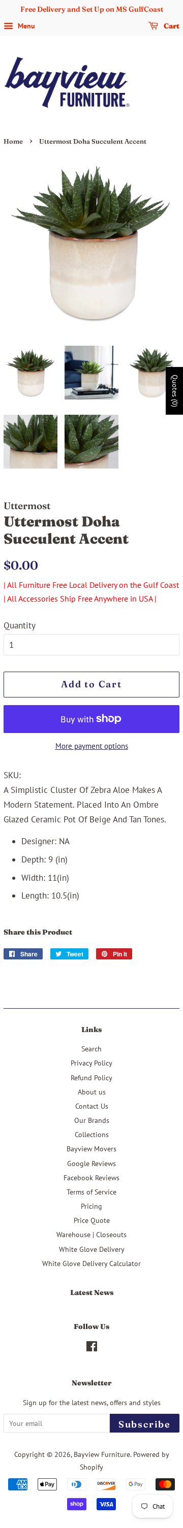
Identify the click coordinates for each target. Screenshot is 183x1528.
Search (91, 1048)
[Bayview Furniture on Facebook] (92, 1348)
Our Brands (91, 1120)
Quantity (20, 625)
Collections (92, 1134)
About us (92, 1092)
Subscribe (144, 1424)
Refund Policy (91, 1077)
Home (13, 141)
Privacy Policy (91, 1063)
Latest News (91, 1292)
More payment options (91, 746)
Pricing (91, 1206)
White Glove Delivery (92, 1249)
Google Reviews (91, 1163)
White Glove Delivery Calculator (91, 1263)
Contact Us (91, 1106)
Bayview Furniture (102, 1454)
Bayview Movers (91, 1148)
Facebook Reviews (91, 1177)
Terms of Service (91, 1192)
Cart (170, 25)
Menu (25, 25)
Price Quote (92, 1220)
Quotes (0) (174, 390)
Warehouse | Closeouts (91, 1234)
